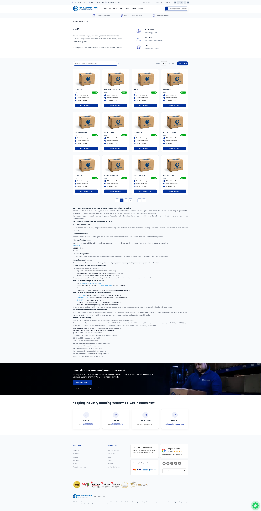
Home (75, 21)
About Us (146, 2)
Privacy (75, 464)
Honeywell (111, 454)
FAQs (168, 2)
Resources (124, 8)
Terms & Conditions (79, 467)
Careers (75, 457)
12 (139, 200)
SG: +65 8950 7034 (80, 2)
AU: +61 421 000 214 (97, 2)
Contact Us (158, 2)
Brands (81, 21)
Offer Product (137, 8)
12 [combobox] (163, 63)
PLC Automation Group (90, 211)
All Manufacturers (114, 467)
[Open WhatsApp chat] (255, 505)
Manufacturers (109, 8)
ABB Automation (113, 450)
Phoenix (110, 464)
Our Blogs (76, 460)
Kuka (109, 457)
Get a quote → (86, 105)
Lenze (110, 460)
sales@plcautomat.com (114, 2)
